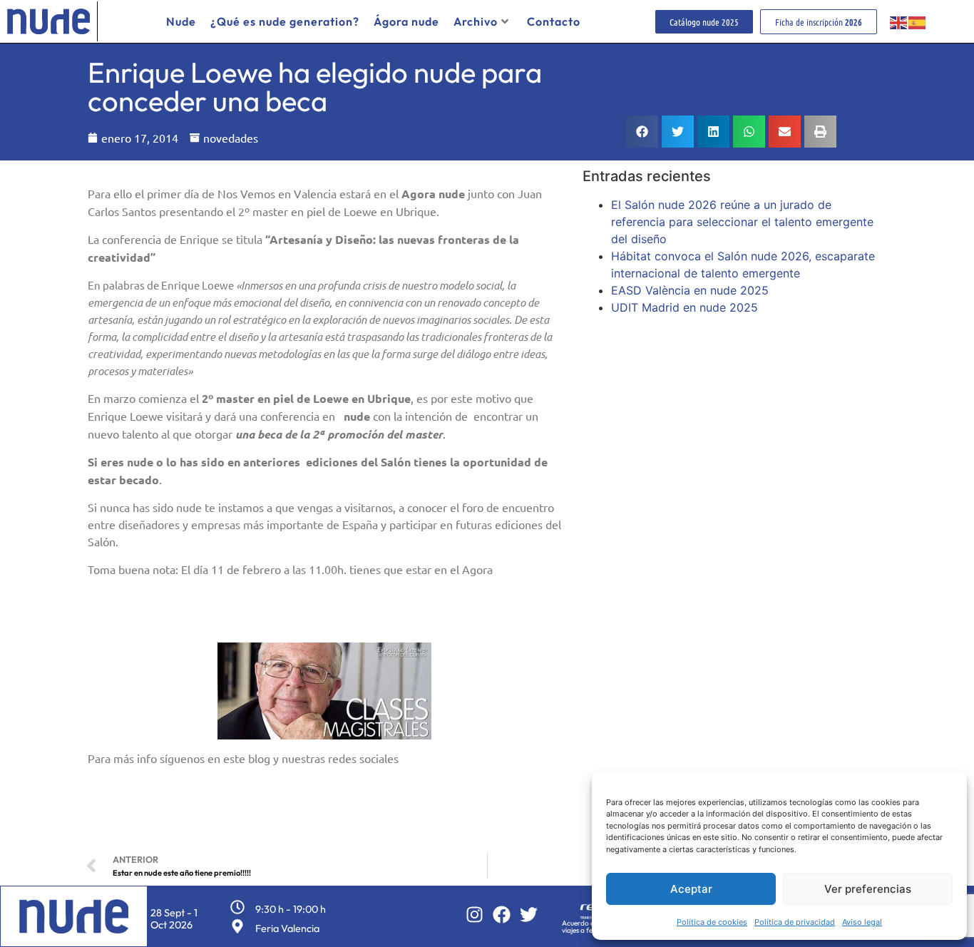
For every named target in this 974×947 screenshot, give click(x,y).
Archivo (475, 21)
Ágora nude (406, 21)
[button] (642, 132)
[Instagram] (474, 914)
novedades (230, 137)
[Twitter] (529, 914)
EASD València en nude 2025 (690, 290)
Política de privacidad (794, 922)
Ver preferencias (867, 889)
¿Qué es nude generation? (284, 21)
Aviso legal (862, 922)
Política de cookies (712, 922)
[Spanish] (917, 21)
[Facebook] (502, 914)
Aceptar (691, 889)
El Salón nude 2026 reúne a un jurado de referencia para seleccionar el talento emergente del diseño (742, 222)
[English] (899, 21)
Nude (181, 21)
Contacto (553, 21)
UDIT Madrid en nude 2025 (684, 307)
